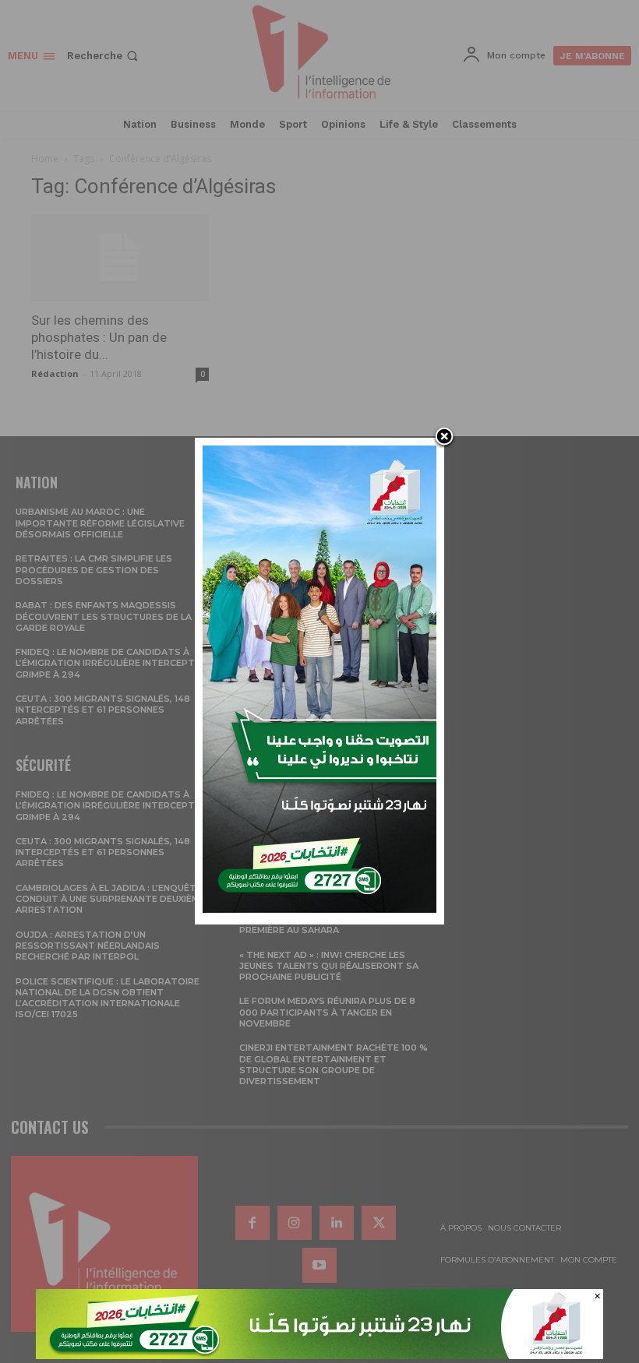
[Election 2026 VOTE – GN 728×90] (319, 1354)
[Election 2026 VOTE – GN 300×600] (319, 908)
